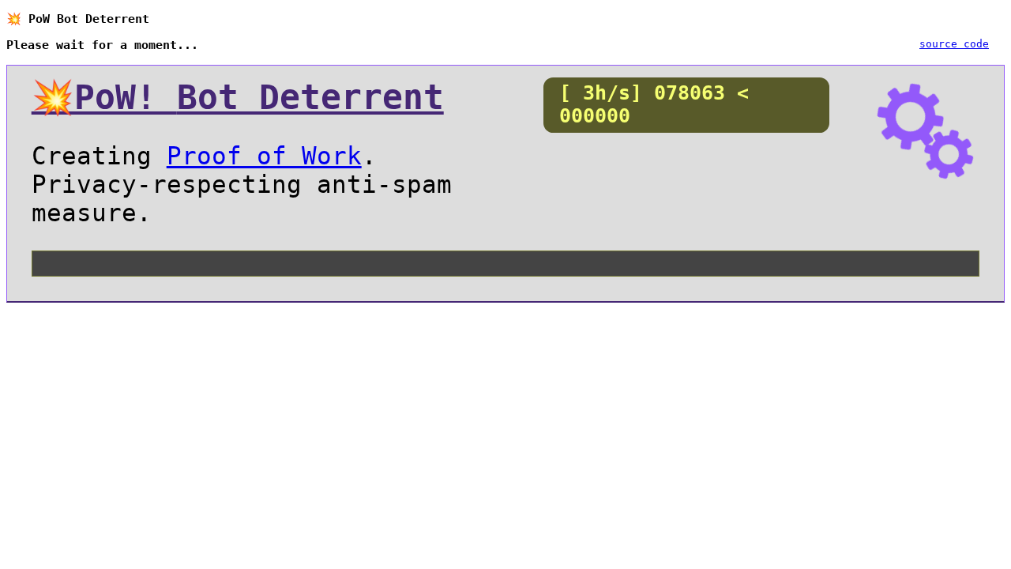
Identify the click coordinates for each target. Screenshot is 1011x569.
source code (954, 44)
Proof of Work (264, 155)
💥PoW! (238, 97)
